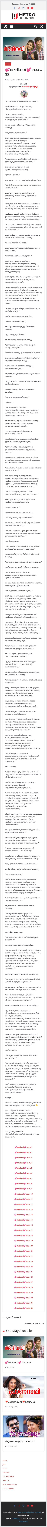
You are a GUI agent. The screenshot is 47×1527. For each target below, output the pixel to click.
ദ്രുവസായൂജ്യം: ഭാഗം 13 (20, 1441)
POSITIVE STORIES (10, 1484)
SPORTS (6, 1472)
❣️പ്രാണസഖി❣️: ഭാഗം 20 (20, 1401)
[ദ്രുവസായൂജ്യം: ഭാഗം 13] (23, 1417)
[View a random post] (41, 26)
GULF (5, 1468)
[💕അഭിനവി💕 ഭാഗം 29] (23, 1338)
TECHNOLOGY (8, 1476)
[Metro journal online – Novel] (5, 26)
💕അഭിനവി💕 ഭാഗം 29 (18, 1362)
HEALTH (6, 1480)
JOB (4, 1464)
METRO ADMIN (23, 80)
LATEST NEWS (8, 1488)
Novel (8, 64)
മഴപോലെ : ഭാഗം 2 (32, 1323)
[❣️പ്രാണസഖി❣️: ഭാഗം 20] (23, 1377)
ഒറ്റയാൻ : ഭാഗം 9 (13, 1317)
